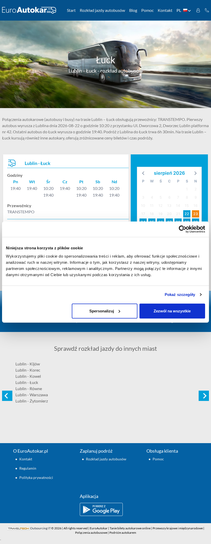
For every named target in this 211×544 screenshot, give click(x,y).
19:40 (15, 188)
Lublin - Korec (27, 369)
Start (71, 10)
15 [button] (187, 205)
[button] (143, 173)
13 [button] (169, 205)
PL (179, 10)
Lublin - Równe (28, 388)
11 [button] (152, 205)
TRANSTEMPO (20, 211)
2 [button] (196, 189)
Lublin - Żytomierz (31, 400)
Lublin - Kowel (28, 376)
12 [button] (161, 205)
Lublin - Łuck (26, 382)
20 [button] (169, 214)
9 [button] (196, 197)
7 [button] (178, 197)
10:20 (48, 188)
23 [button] (195, 214)
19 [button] (161, 214)
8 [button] (187, 197)
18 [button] (152, 214)
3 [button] (143, 197)
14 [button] (178, 205)
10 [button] (143, 205)
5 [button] (161, 197)
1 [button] (187, 189)
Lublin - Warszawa (31, 394)
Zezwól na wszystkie (172, 311)
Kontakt (165, 10)
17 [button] (143, 214)
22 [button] (186, 214)
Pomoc (147, 10)
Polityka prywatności (36, 477)
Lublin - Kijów (27, 363)
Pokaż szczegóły (180, 294)
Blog (133, 10)
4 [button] (152, 197)
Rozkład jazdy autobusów (102, 10)
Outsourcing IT (40, 528)
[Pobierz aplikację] (105, 509)
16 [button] (196, 205)
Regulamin (27, 468)
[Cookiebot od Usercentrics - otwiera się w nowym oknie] (182, 229)
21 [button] (178, 214)
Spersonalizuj (101, 311)
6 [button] (169, 197)
